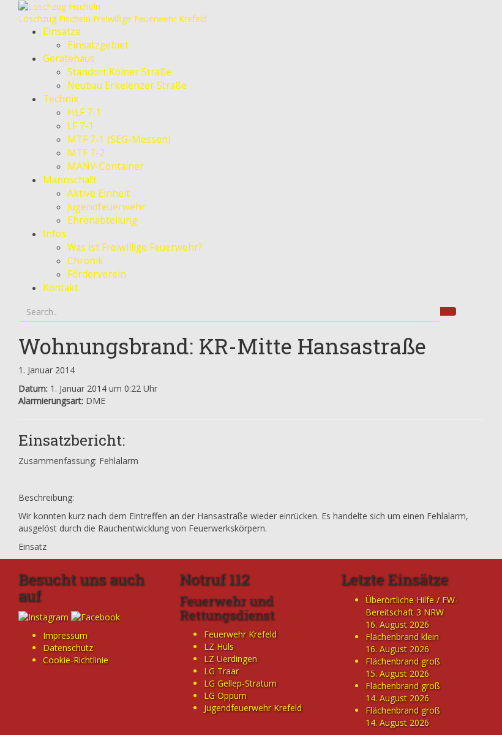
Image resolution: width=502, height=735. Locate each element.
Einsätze (62, 31)
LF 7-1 (80, 126)
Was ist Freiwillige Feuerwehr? (135, 247)
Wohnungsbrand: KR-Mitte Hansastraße (222, 346)
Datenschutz (68, 647)
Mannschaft (70, 179)
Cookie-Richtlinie (75, 660)
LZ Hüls (219, 646)
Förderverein (96, 274)
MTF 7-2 (86, 153)
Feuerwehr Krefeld (240, 634)
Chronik (85, 260)
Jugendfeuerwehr (106, 206)
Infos (54, 233)
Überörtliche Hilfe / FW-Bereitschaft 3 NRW (411, 606)
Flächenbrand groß (402, 661)
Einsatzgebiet (98, 45)
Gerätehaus (69, 58)
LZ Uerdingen (230, 659)
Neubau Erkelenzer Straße (127, 85)
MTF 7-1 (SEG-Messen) (119, 139)
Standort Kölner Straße (119, 72)
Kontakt (60, 287)
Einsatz (32, 546)
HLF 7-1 (84, 112)
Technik (61, 99)
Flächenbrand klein (402, 636)
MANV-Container (105, 166)
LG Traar (221, 671)
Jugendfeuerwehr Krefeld (253, 708)
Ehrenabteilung (102, 220)
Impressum (65, 635)
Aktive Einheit (98, 193)
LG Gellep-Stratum (240, 683)
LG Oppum (225, 695)
